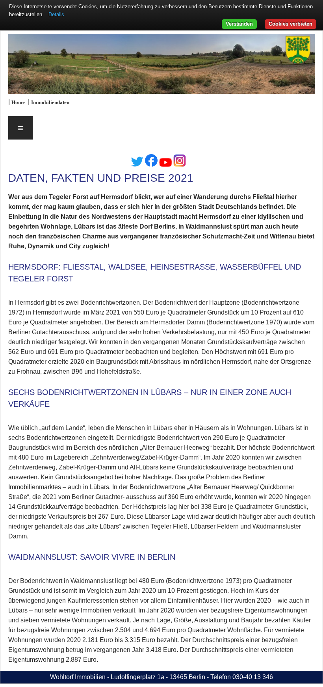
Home (18, 102)
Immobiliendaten (50, 102)
